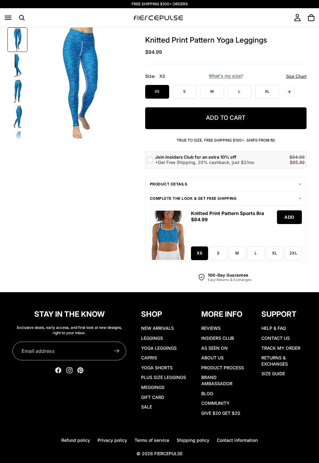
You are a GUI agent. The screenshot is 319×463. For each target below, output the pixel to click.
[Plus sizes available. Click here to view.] (289, 92)
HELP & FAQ (273, 328)
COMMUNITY (215, 403)
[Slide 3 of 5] (17, 91)
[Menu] (8, 18)
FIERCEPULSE (168, 453)
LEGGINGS (152, 337)
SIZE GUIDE (273, 373)
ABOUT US (212, 357)
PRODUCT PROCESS (222, 367)
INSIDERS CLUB (217, 337)
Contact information (237, 440)
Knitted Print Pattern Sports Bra (227, 213)
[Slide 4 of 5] (17, 117)
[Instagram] (69, 370)
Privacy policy (112, 440)
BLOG (207, 393)
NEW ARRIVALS (157, 328)
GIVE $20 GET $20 (220, 412)
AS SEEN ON (214, 347)
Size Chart (296, 76)
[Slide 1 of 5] (17, 39)
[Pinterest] (80, 370)
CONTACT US (275, 337)
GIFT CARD (152, 397)
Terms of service (152, 440)
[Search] (22, 18)
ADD (289, 217)
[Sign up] (116, 351)
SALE (146, 406)
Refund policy (75, 440)
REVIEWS (211, 328)
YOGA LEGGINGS (159, 347)
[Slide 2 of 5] (17, 65)
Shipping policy (193, 440)
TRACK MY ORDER (280, 347)
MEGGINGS (152, 387)
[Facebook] (58, 370)
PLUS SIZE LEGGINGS (163, 377)
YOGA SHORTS (157, 367)
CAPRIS (149, 357)
